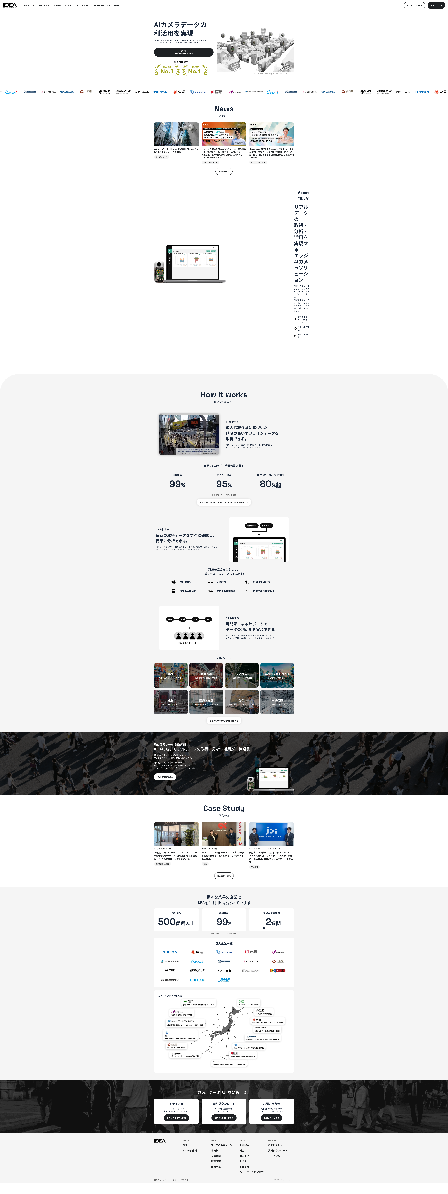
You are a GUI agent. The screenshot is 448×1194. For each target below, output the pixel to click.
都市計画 (216, 1161)
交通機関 (216, 1156)
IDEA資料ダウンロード (184, 52)
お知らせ (85, 5)
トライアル (274, 1156)
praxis (117, 5)
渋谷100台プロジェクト (101, 5)
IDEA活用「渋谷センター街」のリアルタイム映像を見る (224, 502)
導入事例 (57, 5)
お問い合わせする (271, 1117)
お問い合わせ (436, 5)
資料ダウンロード (414, 5)
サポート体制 (190, 1150)
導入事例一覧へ (224, 876)
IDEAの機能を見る (165, 776)
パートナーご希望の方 (252, 1172)
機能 (185, 1145)
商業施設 (216, 1166)
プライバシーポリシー (171, 1180)
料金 (76, 5)
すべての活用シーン (221, 1145)
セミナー (67, 5)
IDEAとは (28, 5)
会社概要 (244, 1145)
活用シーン (42, 5)
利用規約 (157, 1180)
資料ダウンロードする (224, 1117)
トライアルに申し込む (176, 1117)
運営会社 (184, 1180)
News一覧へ (224, 171)
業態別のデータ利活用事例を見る (224, 720)
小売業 (214, 1150)
